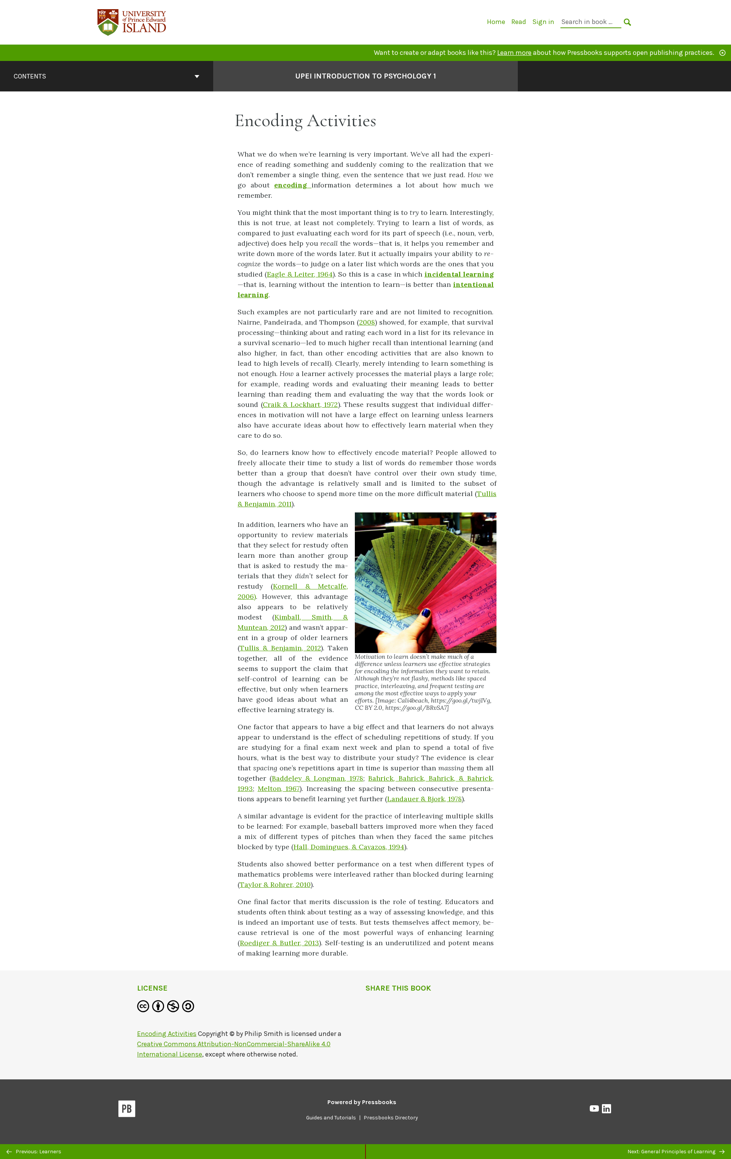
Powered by (361, 1102)
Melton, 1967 (279, 788)
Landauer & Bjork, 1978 (424, 798)
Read (518, 22)
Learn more (514, 52)
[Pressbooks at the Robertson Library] (132, 21)
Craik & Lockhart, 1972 (300, 404)
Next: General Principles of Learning (672, 1151)
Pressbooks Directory (391, 1117)
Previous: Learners (37, 1151)
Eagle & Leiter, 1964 (299, 274)
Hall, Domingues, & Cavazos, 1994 (349, 846)
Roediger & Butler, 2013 (279, 942)
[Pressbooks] (127, 1110)
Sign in (543, 22)
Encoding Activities (166, 1033)
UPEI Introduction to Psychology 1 (365, 76)
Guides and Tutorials (331, 1117)
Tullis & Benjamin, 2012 (280, 648)
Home (496, 22)
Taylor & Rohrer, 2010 (275, 884)
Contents (30, 76)
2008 (367, 322)
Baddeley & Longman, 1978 (317, 778)
